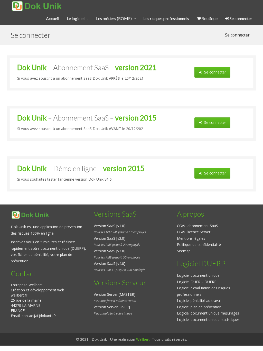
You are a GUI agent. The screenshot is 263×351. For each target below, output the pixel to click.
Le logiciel (75, 18)
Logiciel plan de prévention (199, 306)
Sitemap (184, 250)
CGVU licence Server (193, 231)
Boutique (209, 18)
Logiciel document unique (198, 275)
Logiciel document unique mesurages (208, 313)
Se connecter (240, 18)
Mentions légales (191, 238)
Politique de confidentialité (199, 244)
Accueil (52, 18)
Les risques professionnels (166, 18)
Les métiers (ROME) (114, 18)
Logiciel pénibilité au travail (199, 300)
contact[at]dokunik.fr (39, 315)
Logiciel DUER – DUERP (197, 281)
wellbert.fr (19, 295)
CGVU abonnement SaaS (197, 225)
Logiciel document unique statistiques (208, 319)
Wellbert (143, 339)
